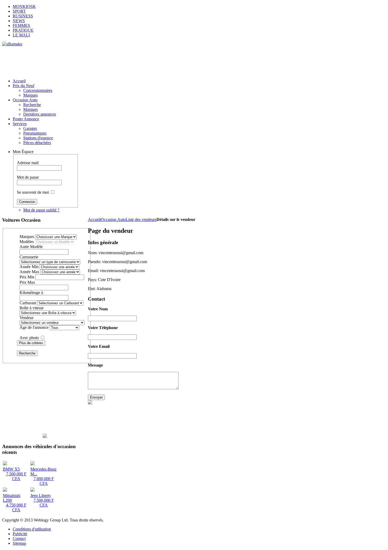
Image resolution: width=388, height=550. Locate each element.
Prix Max (27, 282)
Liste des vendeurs (141, 219)
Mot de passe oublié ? (41, 210)
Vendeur (27, 317)
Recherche (27, 353)
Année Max (29, 271)
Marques (27, 236)
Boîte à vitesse (32, 308)
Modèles (27, 241)
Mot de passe (28, 177)
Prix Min (27, 277)
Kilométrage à (31, 292)
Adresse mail (28, 162)
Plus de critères (31, 343)
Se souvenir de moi (33, 192)
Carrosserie (29, 257)
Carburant (28, 303)
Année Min (29, 266)
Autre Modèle (31, 246)
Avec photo (29, 337)
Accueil (94, 219)
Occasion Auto (113, 219)
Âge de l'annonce (34, 327)
